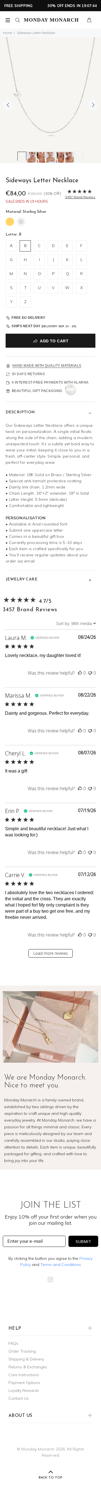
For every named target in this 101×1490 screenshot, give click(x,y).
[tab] (21, 156)
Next (93, 105)
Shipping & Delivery (26, 1359)
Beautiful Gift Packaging (37, 391)
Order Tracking (22, 1351)
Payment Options (24, 1382)
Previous (8, 105)
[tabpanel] (50, 100)
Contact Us (18, 1398)
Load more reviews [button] (50, 953)
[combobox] (76, 623)
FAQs (13, 1343)
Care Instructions (23, 1374)
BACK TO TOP (50, 1477)
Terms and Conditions (60, 1264)
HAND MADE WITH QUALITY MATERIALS (46, 366)
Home (7, 33)
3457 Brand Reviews (30, 610)
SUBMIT (83, 1241)
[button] (80, 673)
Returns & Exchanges (27, 1366)
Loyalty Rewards (23, 1390)
